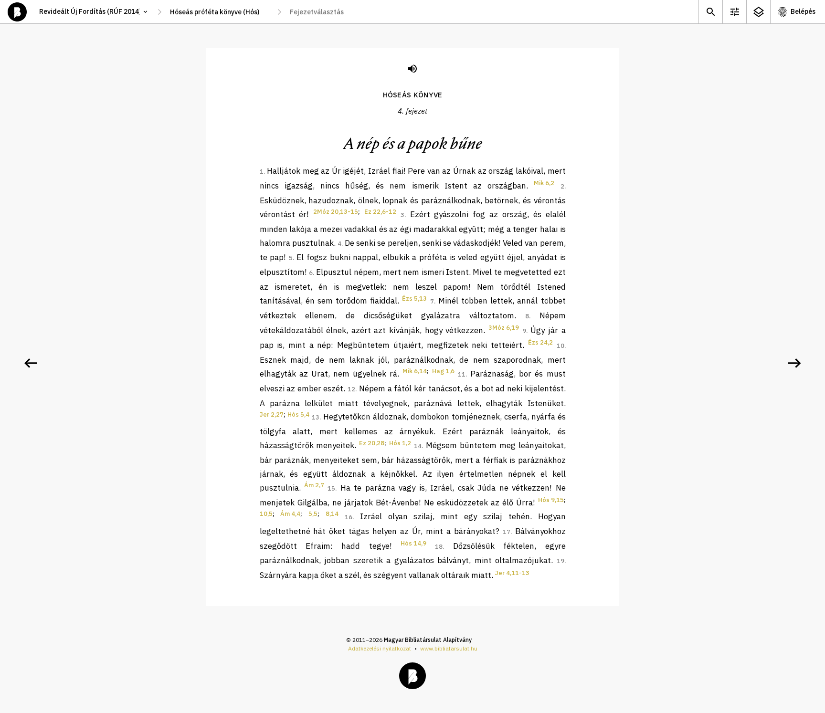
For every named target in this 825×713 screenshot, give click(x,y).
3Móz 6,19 (503, 328)
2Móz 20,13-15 (335, 212)
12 (351, 389)
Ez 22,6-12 (380, 212)
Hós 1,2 (400, 443)
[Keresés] (710, 11)
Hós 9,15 (551, 500)
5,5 (312, 514)
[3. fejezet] (30, 363)
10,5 (266, 514)
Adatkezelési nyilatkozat (379, 648)
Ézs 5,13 (414, 298)
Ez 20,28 (371, 443)
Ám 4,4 (290, 514)
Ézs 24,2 (540, 342)
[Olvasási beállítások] (734, 11)
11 (461, 374)
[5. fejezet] (794, 363)
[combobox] (219, 11)
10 (560, 346)
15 (331, 488)
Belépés (803, 11)
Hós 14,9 (413, 543)
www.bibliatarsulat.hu (448, 648)
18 (439, 547)
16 (348, 517)
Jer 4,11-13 (512, 573)
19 (560, 561)
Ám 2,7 (314, 485)
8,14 (332, 514)
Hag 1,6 (443, 371)
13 (315, 417)
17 (506, 532)
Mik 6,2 (544, 183)
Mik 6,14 (414, 371)
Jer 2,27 (272, 414)
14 (418, 446)
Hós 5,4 (298, 414)
